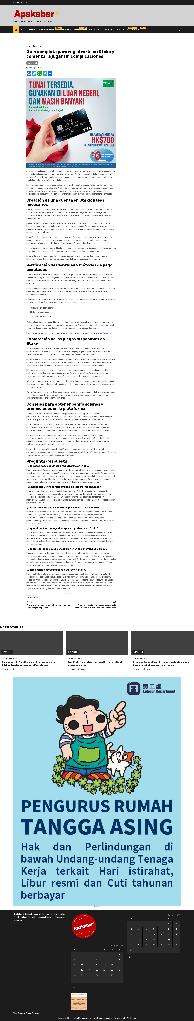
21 (104, 970)
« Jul (73, 987)
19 (89, 970)
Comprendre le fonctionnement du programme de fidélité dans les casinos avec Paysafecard (29, 663)
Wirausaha (122, 30)
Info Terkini (27, 30)
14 (104, 965)
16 (120, 965)
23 (120, 970)
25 (82, 975)
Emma (41, 68)
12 (89, 965)
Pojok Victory (48, 30)
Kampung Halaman (69, 30)
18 (82, 970)
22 (112, 970)
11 (82, 965)
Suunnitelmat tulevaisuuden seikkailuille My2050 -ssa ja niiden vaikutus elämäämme (95, 605)
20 (97, 970)
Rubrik (137, 30)
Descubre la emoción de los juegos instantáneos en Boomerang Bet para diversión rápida (161, 663)
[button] (95, 906)
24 (74, 975)
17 (74, 970)
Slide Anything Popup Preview (26, 1013)
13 (97, 965)
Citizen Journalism (34, 46)
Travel (107, 30)
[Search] (179, 29)
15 (112, 965)
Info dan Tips (90, 30)
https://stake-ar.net (106, 333)
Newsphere (119, 1018)
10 (74, 965)
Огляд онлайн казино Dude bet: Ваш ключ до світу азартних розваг (48, 605)
